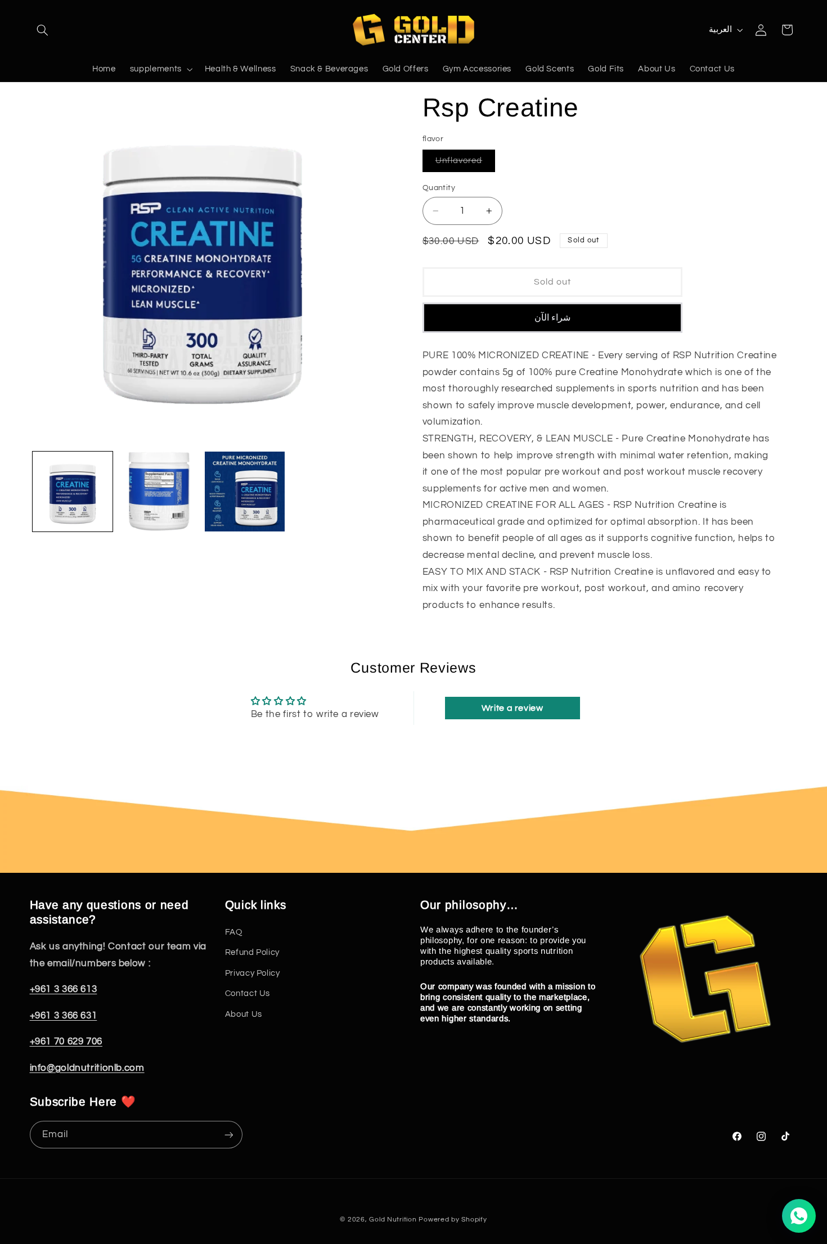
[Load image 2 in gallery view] (159, 492)
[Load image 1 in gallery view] (73, 492)
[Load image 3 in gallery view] (245, 492)
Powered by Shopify (453, 1219)
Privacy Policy (252, 973)
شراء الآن (552, 317)
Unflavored (465, 164)
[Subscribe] (228, 1134)
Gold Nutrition (392, 1219)
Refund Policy (252, 953)
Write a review (512, 708)
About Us (243, 1014)
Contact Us (247, 993)
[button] (43, 30)
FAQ (233, 932)
